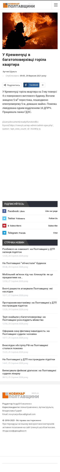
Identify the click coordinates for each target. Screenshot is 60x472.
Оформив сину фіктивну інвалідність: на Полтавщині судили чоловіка (26, 332)
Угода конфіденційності (14, 430)
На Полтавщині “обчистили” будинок (24, 263)
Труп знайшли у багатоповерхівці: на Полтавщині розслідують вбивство (24, 318)
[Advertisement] (30, 168)
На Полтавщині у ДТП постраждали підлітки (28, 359)
